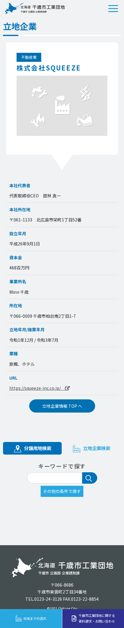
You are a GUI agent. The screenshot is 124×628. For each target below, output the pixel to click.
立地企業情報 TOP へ (62, 406)
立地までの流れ (34, 618)
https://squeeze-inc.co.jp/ (37, 388)
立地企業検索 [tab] (96, 448)
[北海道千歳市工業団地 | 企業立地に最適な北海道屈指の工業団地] (35, 8)
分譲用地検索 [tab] (37, 448)
